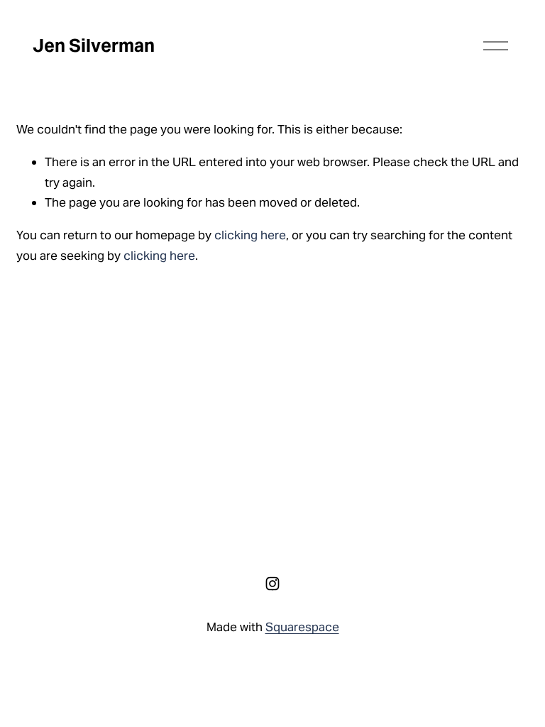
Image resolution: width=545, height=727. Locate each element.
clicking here (250, 235)
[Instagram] (272, 583)
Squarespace (302, 627)
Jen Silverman (94, 45)
